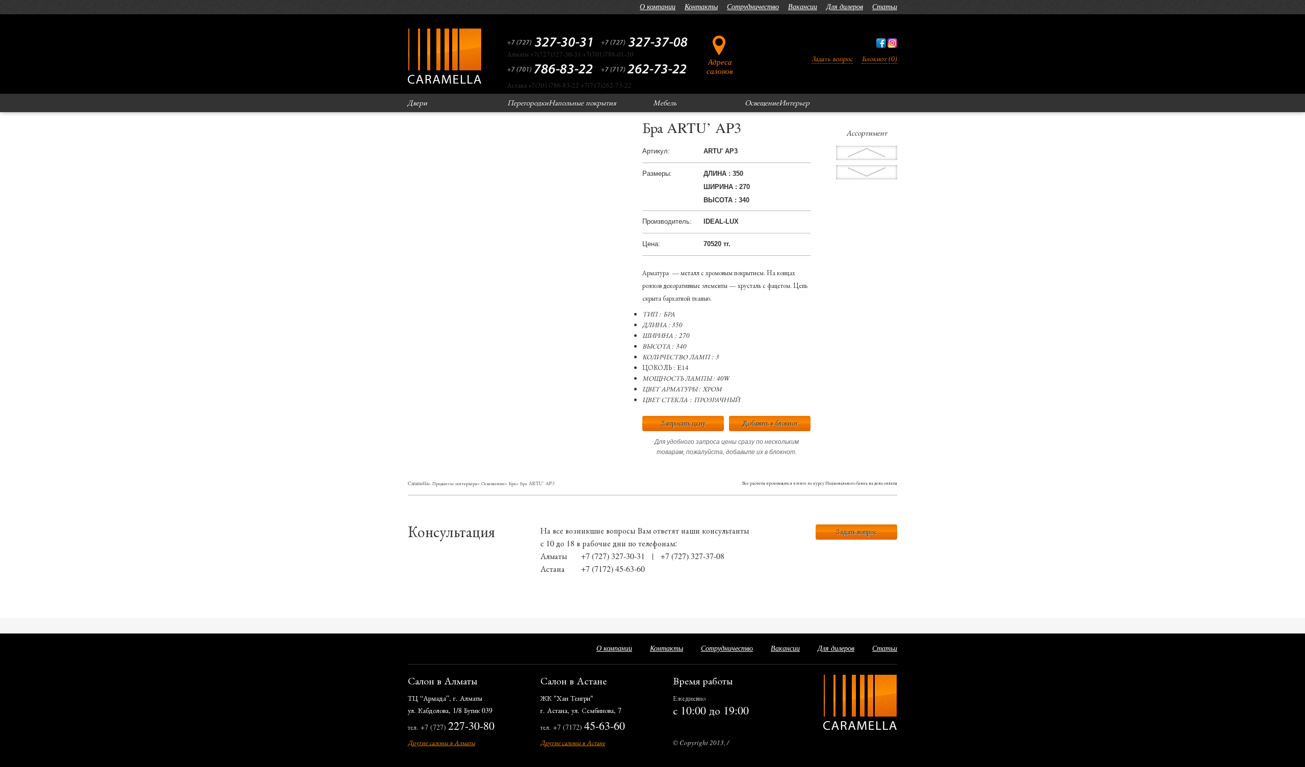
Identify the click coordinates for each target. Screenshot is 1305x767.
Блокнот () (879, 58)
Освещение (762, 102)
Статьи (884, 6)
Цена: (651, 244)
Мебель (664, 102)
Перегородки (528, 102)
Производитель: (667, 221)
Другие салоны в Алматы (441, 742)
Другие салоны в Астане (572, 742)
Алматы (553, 555)
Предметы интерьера (454, 483)
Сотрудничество (753, 6)
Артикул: (656, 151)
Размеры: (657, 173)
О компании (657, 6)
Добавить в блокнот (770, 423)
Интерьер (794, 102)
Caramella (418, 483)
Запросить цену (683, 423)
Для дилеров (844, 6)
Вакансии (802, 6)
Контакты (701, 6)
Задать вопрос (832, 58)
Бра (512, 483)
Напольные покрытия (582, 102)
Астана (552, 568)
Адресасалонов (720, 66)
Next (866, 153)
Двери (417, 102)
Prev (866, 172)
